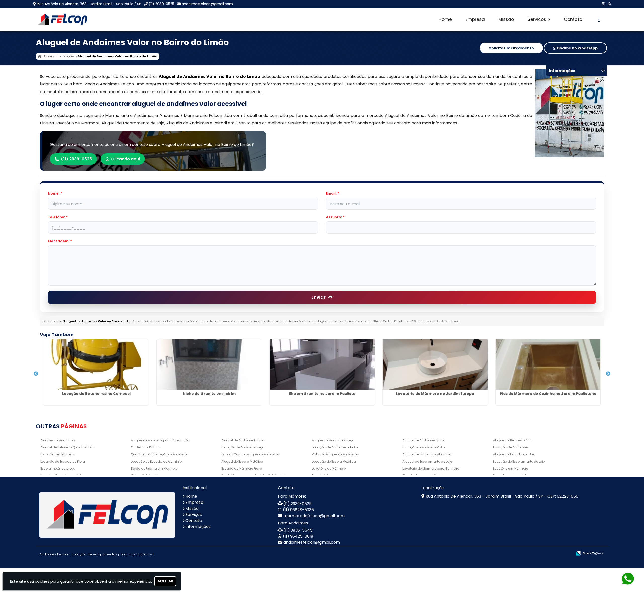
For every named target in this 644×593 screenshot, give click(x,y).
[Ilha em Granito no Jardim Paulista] (322, 364)
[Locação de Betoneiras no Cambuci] (96, 364)
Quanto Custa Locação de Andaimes (160, 454)
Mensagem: (60, 241)
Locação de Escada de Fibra (62, 461)
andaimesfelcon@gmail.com (207, 3)
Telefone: (58, 217)
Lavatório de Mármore (329, 468)
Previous (35, 373)
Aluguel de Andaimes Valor (424, 440)
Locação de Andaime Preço (242, 447)
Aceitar (165, 581)
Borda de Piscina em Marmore (154, 468)
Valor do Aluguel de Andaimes (335, 454)
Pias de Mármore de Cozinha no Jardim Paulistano (548, 393)
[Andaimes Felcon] (107, 514)
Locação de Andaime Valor (424, 447)
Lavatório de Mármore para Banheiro (431, 468)
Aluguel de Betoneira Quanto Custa (67, 447)
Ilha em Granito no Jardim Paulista (322, 393)
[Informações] (599, 19)
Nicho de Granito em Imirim (209, 393)
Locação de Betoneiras (58, 454)
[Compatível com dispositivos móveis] (566, 553)
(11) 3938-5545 (297, 530)
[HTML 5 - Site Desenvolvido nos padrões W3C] (531, 553)
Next (608, 373)
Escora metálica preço (57, 468)
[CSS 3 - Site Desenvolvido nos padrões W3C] (549, 553)
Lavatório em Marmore (510, 468)
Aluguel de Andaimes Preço (333, 440)
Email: (332, 193)
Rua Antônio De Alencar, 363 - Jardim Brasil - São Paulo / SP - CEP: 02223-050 (502, 496)
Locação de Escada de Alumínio (156, 461)
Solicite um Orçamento (511, 48)
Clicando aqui (125, 159)
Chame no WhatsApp (577, 48)
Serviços (537, 19)
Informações (198, 526)
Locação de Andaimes (511, 447)
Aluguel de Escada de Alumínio (427, 454)
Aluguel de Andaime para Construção (160, 440)
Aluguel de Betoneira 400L (513, 440)
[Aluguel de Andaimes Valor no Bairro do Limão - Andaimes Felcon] (62, 20)
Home (445, 19)
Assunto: (335, 217)
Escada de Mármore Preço (241, 468)
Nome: (55, 193)
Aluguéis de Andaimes (57, 440)
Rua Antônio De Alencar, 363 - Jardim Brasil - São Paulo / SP (89, 3)
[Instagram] (603, 3)
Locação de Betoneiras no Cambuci (96, 393)
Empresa (475, 19)
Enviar (318, 297)
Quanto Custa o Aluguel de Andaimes (250, 454)
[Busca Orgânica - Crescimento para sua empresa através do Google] (589, 553)
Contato (573, 19)
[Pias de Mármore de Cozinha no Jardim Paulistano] (548, 364)
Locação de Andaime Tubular (335, 447)
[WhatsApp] (609, 3)
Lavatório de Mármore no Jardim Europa (435, 393)
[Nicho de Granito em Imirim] (209, 364)
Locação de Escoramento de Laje (519, 461)
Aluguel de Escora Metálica (242, 461)
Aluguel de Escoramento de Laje (427, 461)
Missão (506, 19)
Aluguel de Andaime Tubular (243, 440)
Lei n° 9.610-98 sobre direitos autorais (433, 321)
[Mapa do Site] (518, 553)
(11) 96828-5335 (298, 510)
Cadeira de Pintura (145, 447)
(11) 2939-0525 (161, 3)
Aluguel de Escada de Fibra (514, 454)
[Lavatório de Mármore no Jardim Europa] (435, 364)
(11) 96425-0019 (298, 536)
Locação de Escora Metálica (334, 461)
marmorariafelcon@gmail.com (314, 516)
